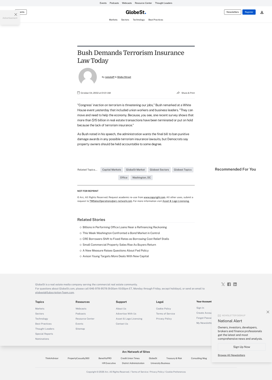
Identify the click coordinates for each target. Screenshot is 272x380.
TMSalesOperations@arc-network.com (111, 201)
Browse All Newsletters (231, 355)
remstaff (109, 77)
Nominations (42, 338)
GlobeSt (153, 358)
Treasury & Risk (174, 358)
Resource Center (143, 3)
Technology (41, 318)
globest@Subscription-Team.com (54, 292)
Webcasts (127, 3)
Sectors (39, 313)
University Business (160, 363)
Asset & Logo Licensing (129, 318)
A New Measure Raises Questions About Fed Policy (116, 250)
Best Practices (43, 323)
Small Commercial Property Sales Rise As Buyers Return (119, 244)
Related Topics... (87, 169)
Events (103, 3)
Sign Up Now (241, 347)
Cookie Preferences (176, 372)
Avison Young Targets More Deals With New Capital (116, 256)
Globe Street (124, 77)
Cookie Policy (163, 308)
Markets (39, 308)
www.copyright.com (154, 197)
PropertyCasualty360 (78, 358)
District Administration (133, 363)
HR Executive (109, 363)
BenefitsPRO (105, 358)
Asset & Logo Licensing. (175, 201)
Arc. (107, 372)
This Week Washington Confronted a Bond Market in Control (121, 233)
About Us (121, 308)
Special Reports (44, 333)
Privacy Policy (164, 318)
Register (249, 12)
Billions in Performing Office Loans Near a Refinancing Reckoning (125, 227)
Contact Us (122, 323)
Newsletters (233, 12)
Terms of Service (165, 313)
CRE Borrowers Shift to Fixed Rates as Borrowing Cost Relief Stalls (126, 238)
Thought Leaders (163, 3)
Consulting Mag (199, 358)
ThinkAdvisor (51, 358)
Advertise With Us (126, 313)
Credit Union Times (130, 358)
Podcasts (114, 3)
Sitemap (80, 328)
